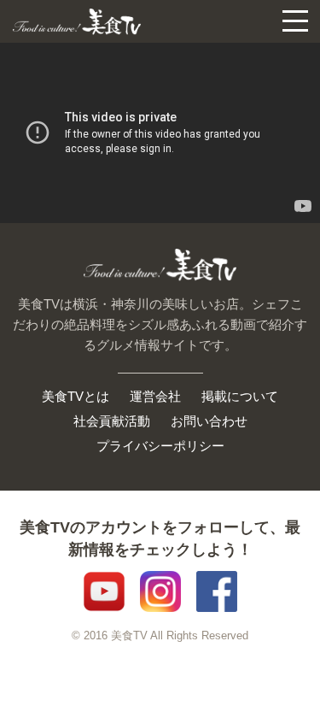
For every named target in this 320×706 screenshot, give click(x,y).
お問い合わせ (209, 421)
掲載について (239, 396)
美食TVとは (75, 396)
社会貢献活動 (111, 421)
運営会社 (155, 396)
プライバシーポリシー (160, 445)
